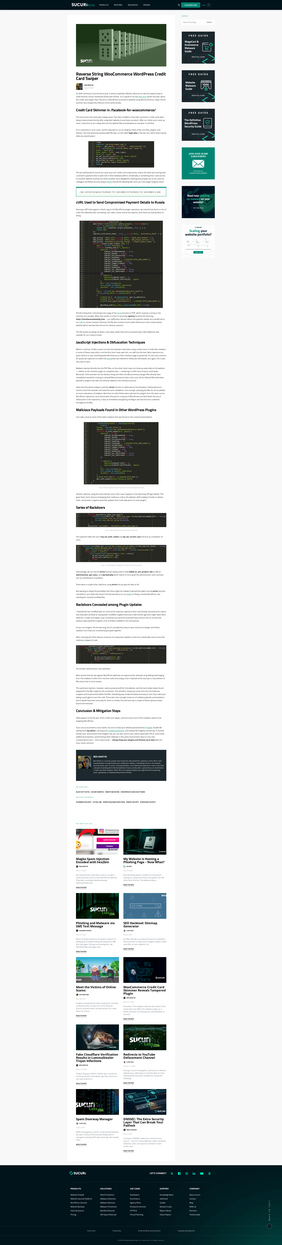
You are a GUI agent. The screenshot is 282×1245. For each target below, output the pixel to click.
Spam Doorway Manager (94, 1119)
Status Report (165, 1214)
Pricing (146, 5)
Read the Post (81, 887)
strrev (119, 313)
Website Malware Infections (114, 802)
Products (104, 5)
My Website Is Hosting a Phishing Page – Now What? (143, 860)
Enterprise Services (138, 1206)
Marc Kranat (131, 1130)
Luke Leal (130, 931)
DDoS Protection (107, 1195)
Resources (133, 5)
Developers (134, 1195)
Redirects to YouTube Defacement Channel (139, 1056)
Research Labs (166, 1206)
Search (209, 22)
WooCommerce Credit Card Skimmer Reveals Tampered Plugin (144, 990)
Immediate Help (191, 5)
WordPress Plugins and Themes (133, 792)
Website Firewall (77, 1195)
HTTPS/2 (133, 1210)
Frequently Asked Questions (186, 1231)
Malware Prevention (108, 1206)
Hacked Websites (97, 792)
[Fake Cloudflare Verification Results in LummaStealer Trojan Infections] (97, 1037)
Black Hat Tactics (83, 792)
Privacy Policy (117, 1231)
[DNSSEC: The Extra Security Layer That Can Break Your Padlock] (144, 1102)
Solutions (106, 1189)
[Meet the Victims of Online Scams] (97, 970)
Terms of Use (91, 1231)
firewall (149, 727)
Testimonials (194, 1214)
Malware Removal (107, 1203)
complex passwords (116, 730)
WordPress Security (148, 802)
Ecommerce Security (84, 802)
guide (129, 594)
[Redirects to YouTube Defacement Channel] (144, 1037)
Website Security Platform (81, 1199)
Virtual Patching (136, 1214)
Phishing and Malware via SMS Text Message (95, 924)
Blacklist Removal (107, 1210)
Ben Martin (88, 85)
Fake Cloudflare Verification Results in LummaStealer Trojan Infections (97, 1057)
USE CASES (135, 1189)
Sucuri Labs (97, 802)
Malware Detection (108, 1199)
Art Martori (84, 995)
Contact (192, 1199)
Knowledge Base (166, 1195)
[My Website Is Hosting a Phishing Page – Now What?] (144, 842)
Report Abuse (165, 1210)
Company (194, 1189)
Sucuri (129, 866)
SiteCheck (164, 1199)
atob (109, 358)
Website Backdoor (112, 792)
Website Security (132, 802)
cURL (81, 322)
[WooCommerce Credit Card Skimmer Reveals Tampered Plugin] (144, 970)
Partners (193, 1210)
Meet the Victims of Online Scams (96, 988)
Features (118, 5)
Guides (163, 1203)
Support (164, 1189)
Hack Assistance (77, 1210)
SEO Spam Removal (108, 1214)
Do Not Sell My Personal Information (149, 1231)
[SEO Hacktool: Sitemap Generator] (144, 906)
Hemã (109, 182)
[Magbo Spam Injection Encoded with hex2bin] (97, 842)
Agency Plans (135, 1203)
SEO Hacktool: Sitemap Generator (140, 924)
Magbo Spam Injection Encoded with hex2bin (92, 860)
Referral (192, 1206)
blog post (142, 96)
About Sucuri (194, 1195)
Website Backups (77, 1206)
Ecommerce (135, 1199)
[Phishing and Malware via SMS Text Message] (97, 906)
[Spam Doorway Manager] (97, 1102)
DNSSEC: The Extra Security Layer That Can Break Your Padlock (143, 1122)
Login (204, 5)
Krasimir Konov (85, 931)
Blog (191, 1203)
